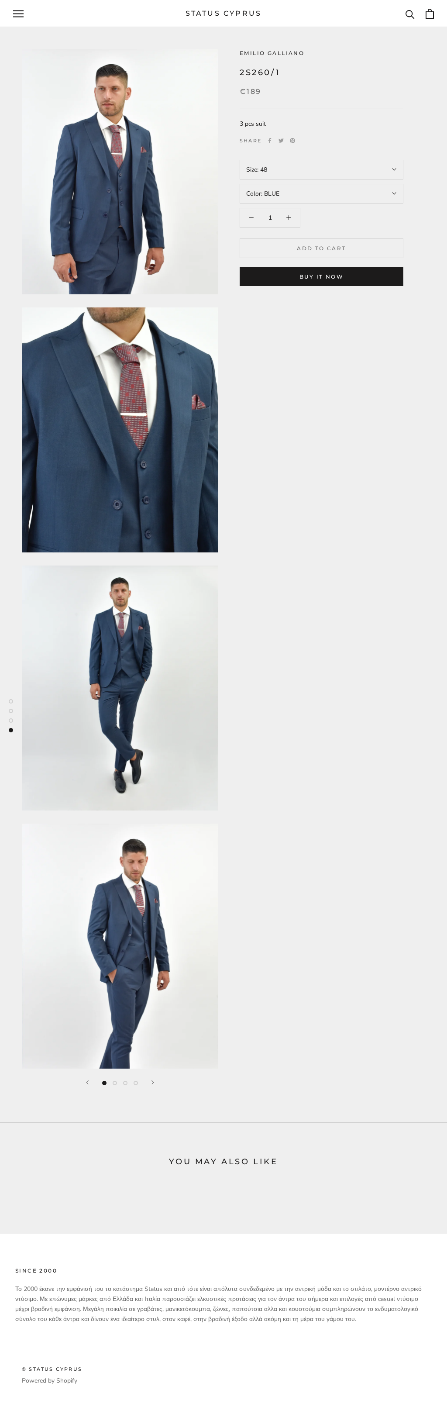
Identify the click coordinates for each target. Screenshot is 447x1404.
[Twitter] (281, 140)
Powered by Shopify (49, 1380)
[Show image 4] (136, 1083)
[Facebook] (269, 140)
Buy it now (321, 276)
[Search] (410, 13)
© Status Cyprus (52, 1369)
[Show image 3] (125, 1083)
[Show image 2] (115, 1083)
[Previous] (87, 1082)
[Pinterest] (292, 140)
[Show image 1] (104, 1083)
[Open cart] (430, 14)
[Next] (152, 1082)
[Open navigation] (18, 13)
